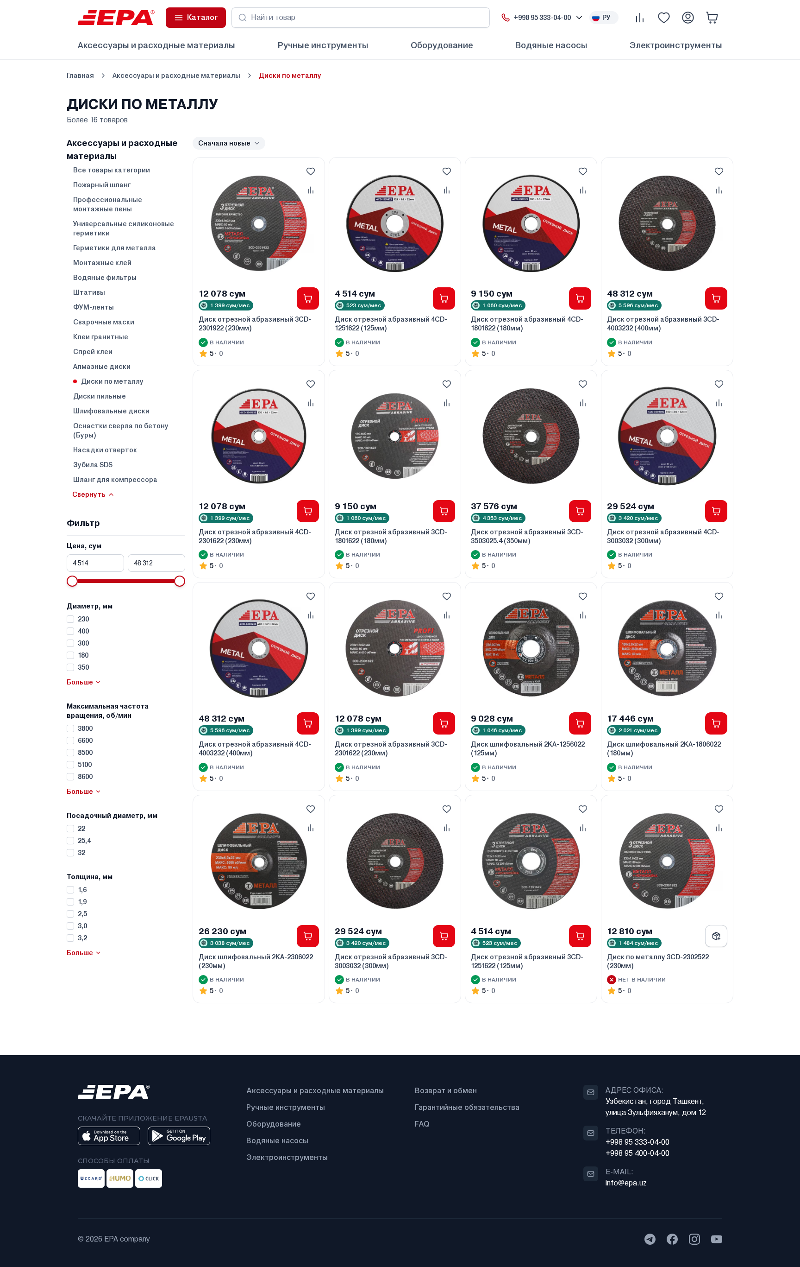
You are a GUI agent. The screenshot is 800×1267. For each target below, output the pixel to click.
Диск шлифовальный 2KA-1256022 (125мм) (528, 749)
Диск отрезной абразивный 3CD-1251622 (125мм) (527, 961)
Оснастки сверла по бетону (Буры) (121, 430)
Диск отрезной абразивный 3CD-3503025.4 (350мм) (527, 536)
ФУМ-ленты (93, 307)
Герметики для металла (114, 248)
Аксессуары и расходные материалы (156, 45)
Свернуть (89, 494)
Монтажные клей (102, 262)
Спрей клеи (92, 351)
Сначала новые (224, 143)
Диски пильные (99, 396)
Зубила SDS (92, 465)
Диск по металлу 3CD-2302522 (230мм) (658, 961)
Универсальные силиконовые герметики (123, 228)
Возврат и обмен (446, 1090)
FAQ (422, 1123)
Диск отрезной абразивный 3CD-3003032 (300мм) (391, 961)
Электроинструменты (676, 45)
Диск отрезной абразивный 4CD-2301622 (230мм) (255, 536)
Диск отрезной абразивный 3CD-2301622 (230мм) (391, 749)
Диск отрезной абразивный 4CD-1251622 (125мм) (391, 324)
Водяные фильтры (105, 277)
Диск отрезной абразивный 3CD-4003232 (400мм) (663, 324)
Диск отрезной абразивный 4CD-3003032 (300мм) (663, 536)
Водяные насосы (551, 45)
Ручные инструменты (323, 45)
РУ (606, 17)
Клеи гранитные (100, 337)
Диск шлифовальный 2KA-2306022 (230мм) (256, 961)
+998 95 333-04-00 (637, 1142)
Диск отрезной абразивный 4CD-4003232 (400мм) (255, 749)
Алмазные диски (102, 366)
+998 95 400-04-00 (637, 1153)
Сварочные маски (103, 322)
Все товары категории (111, 170)
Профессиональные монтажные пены (107, 204)
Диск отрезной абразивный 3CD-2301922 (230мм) (255, 324)
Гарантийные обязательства (467, 1107)
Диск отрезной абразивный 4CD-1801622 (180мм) (527, 324)
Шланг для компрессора (115, 479)
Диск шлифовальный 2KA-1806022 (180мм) (664, 749)
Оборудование (442, 45)
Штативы (89, 292)
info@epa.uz (626, 1182)
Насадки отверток (105, 450)
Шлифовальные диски (111, 411)
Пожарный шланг (102, 185)
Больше (80, 682)
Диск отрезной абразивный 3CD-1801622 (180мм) (391, 536)
